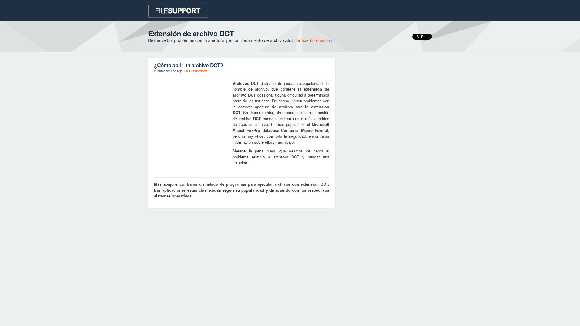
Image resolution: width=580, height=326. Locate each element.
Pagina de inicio (290, 10)
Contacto (318, 10)
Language (341, 10)
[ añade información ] (314, 40)
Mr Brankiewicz (195, 70)
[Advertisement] (192, 118)
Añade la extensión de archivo (394, 11)
